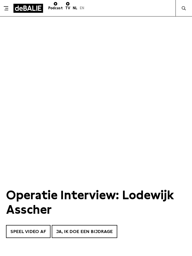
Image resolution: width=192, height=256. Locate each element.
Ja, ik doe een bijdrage (84, 231)
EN (82, 8)
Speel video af (28, 231)
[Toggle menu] (6, 8)
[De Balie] (28, 8)
